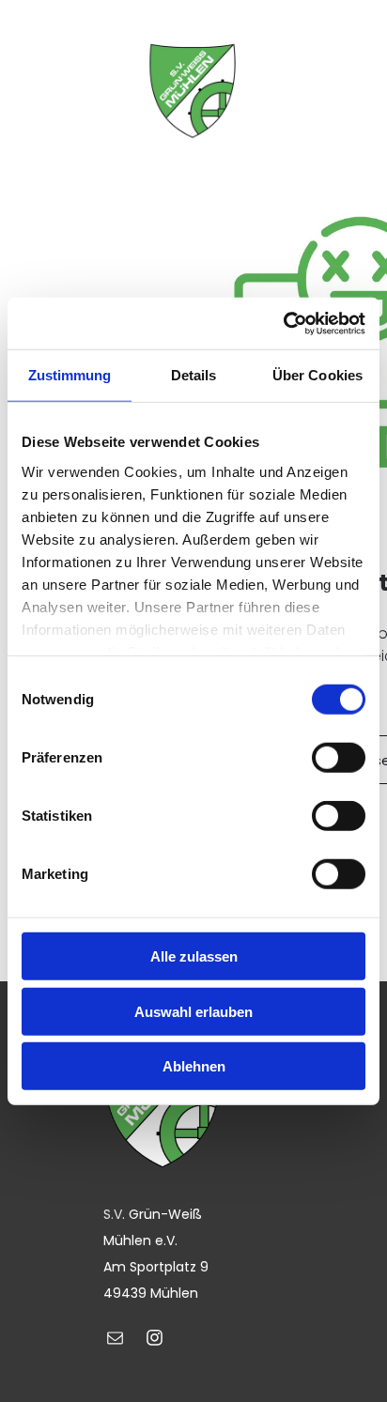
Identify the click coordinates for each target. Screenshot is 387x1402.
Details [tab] (194, 375)
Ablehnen (194, 1066)
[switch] (338, 758)
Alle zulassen (194, 956)
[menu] (28, 87)
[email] (115, 1340)
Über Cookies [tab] (317, 375)
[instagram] (155, 1340)
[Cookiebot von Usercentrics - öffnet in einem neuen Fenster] (283, 323)
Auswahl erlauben (193, 1011)
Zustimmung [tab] (70, 375)
